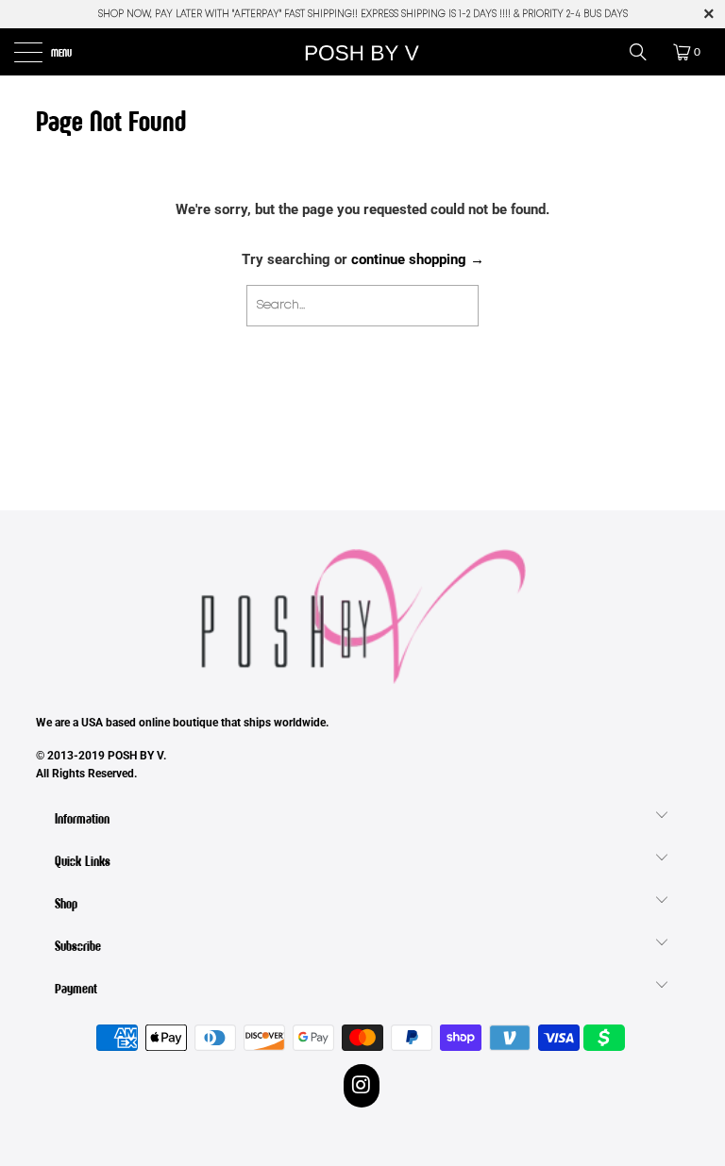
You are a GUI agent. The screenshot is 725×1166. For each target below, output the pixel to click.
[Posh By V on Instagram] (362, 1086)
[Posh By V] (362, 51)
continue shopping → (417, 259)
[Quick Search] (645, 51)
